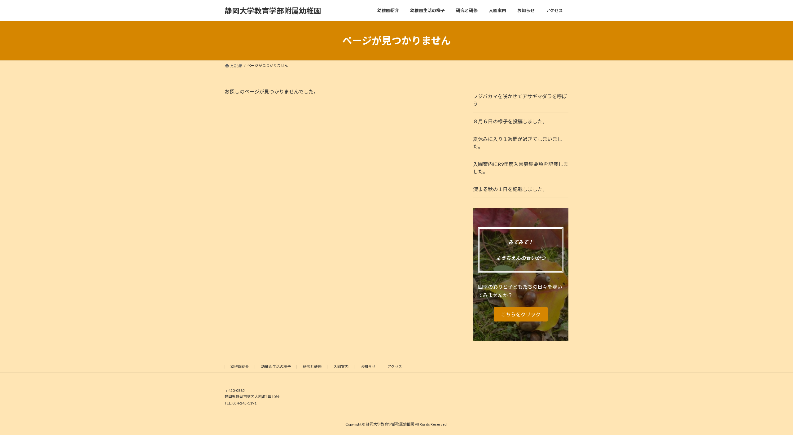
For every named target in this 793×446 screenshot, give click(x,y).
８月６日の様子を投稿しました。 (510, 121)
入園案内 (341, 366)
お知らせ (368, 366)
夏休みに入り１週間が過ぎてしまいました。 (517, 142)
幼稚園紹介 (239, 366)
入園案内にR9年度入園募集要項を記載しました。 (520, 167)
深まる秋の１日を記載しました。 (510, 189)
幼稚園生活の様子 (276, 366)
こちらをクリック (521, 314)
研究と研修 (312, 366)
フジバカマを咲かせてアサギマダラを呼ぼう (520, 100)
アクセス (395, 366)
